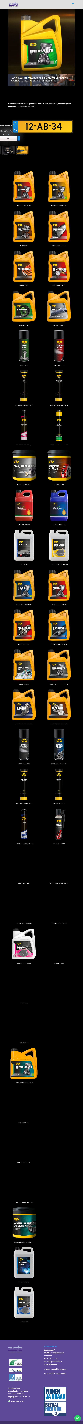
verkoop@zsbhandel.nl (53, 1362)
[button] (77, 1418)
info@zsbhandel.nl (51, 1365)
